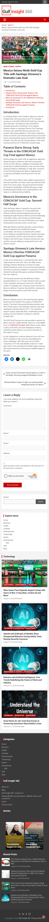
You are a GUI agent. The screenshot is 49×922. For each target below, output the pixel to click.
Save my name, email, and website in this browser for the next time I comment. (23, 467)
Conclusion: (10, 107)
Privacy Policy (7, 805)
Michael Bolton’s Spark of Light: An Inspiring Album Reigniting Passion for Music (23, 383)
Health (5, 526)
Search (6, 497)
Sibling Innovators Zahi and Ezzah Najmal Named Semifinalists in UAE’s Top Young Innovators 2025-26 (28, 873)
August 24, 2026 (16, 866)
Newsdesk (17, 82)
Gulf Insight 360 (24, 918)
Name (6, 433)
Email (6, 443)
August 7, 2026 (16, 878)
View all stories (37, 820)
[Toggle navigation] (5, 19)
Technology (7, 534)
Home (5, 520)
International (8, 540)
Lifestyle (6, 529)
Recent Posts (10, 854)
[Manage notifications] (43, 917)
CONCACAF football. (18, 325)
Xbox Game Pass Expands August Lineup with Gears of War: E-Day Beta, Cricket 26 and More (24, 593)
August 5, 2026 (8, 598)
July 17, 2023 (8, 82)
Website (6, 453)
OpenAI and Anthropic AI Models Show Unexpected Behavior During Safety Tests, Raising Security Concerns (22, 636)
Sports (18, 66)
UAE (5, 546)
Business (6, 523)
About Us (5, 787)
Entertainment (8, 531)
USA (7, 543)
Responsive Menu (45, 2)
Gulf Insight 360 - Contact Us (12, 793)
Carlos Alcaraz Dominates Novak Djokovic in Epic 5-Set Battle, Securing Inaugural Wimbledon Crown (26, 374)
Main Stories (8, 66)
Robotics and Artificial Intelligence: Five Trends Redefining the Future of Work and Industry (22, 680)
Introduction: (10, 91)
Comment (7, 406)
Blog (5, 549)
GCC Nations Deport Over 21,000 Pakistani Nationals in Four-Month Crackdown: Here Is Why (28, 861)
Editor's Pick (19, 628)
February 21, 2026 (9, 685)
